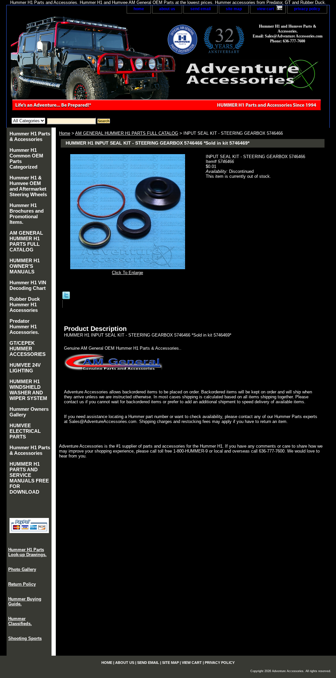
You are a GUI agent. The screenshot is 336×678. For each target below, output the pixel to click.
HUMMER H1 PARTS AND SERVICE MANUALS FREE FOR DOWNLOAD (29, 478)
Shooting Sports (25, 638)
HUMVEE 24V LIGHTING (25, 367)
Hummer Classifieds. (20, 621)
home (139, 9)
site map (234, 9)
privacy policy (307, 9)
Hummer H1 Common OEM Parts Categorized (26, 158)
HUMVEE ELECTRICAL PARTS (25, 431)
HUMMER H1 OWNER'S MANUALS (25, 266)
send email (200, 9)
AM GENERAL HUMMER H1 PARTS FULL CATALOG (126, 133)
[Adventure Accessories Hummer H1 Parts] (89, 65)
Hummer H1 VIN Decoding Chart (28, 285)
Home (64, 133)
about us (167, 9)
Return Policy (22, 584)
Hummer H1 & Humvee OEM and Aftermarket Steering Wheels (28, 186)
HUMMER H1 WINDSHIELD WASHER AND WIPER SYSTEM (28, 390)
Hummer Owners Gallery (29, 411)
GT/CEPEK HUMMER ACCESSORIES (28, 348)
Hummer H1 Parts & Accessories (30, 136)
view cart (265, 9)
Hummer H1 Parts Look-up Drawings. (27, 552)
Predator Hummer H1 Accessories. (24, 326)
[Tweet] (66, 297)
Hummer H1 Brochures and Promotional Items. (27, 213)
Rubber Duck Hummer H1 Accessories (25, 304)
